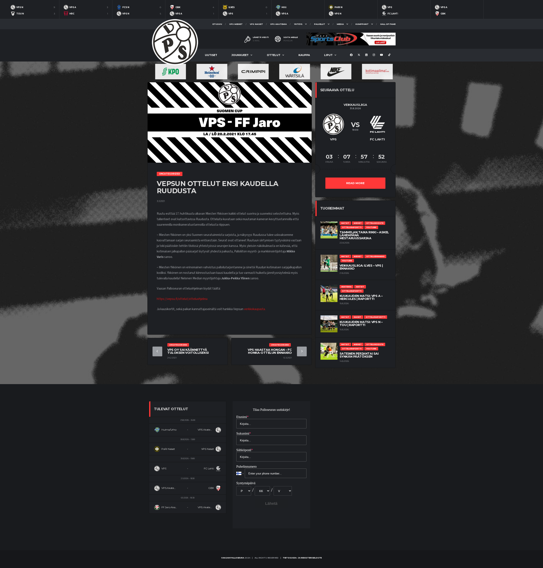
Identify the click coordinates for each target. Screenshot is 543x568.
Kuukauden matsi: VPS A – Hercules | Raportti (361, 297)
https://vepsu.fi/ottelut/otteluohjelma (182, 299)
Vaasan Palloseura (232, 558)
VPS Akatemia (278, 24)
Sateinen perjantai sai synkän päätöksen (359, 355)
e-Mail (256, 41)
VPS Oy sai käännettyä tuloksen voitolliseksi (188, 351)
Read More (355, 183)
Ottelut (273, 55)
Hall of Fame (388, 24)
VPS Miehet (236, 24)
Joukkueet (240, 55)
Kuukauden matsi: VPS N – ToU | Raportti (361, 323)
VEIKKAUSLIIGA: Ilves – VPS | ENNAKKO (361, 267)
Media (340, 24)
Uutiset (211, 55)
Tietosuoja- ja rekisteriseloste (302, 558)
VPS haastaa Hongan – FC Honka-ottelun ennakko (270, 351)
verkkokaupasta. (255, 309)
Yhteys (298, 24)
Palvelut (319, 24)
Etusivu (217, 24)
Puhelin (287, 41)
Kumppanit (362, 24)
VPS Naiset (256, 24)
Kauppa (304, 55)
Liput (328, 55)
